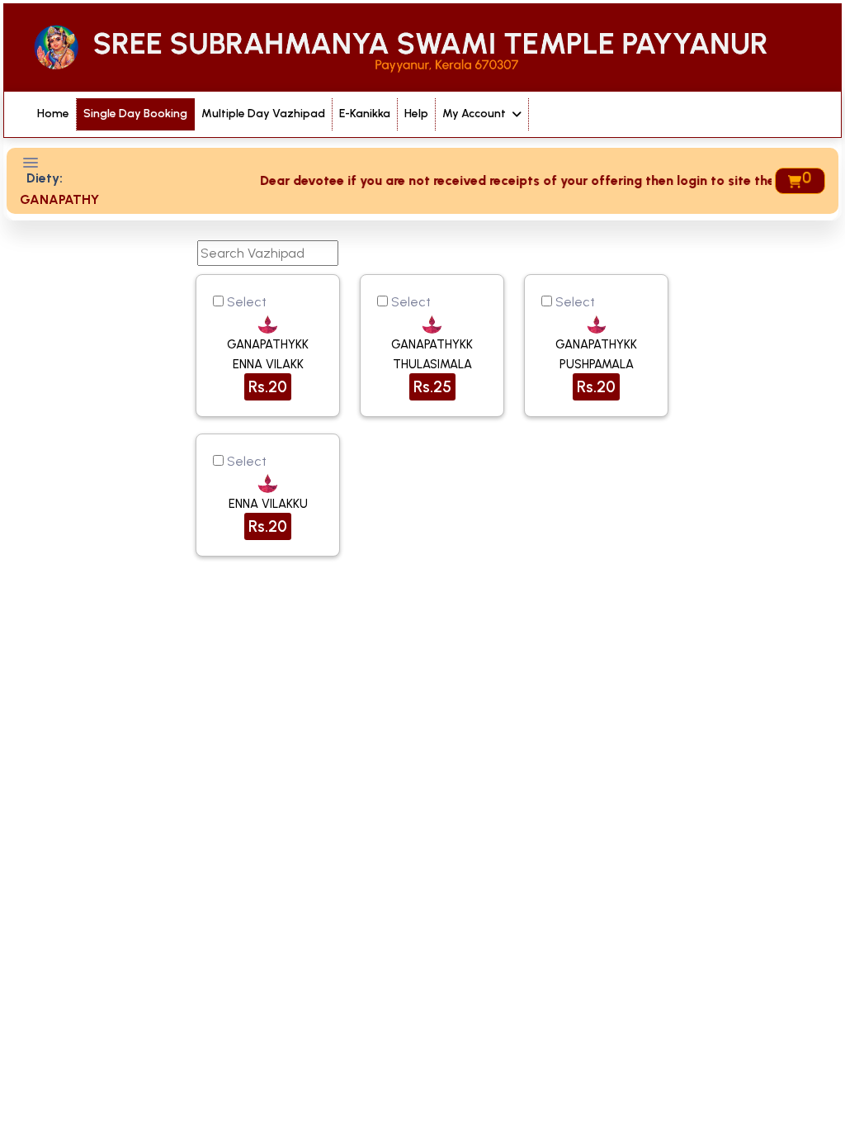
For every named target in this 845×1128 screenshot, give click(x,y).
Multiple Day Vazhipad (263, 114)
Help (416, 114)
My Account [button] (475, 114)
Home (53, 114)
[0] (794, 180)
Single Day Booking (135, 114)
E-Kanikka (364, 114)
